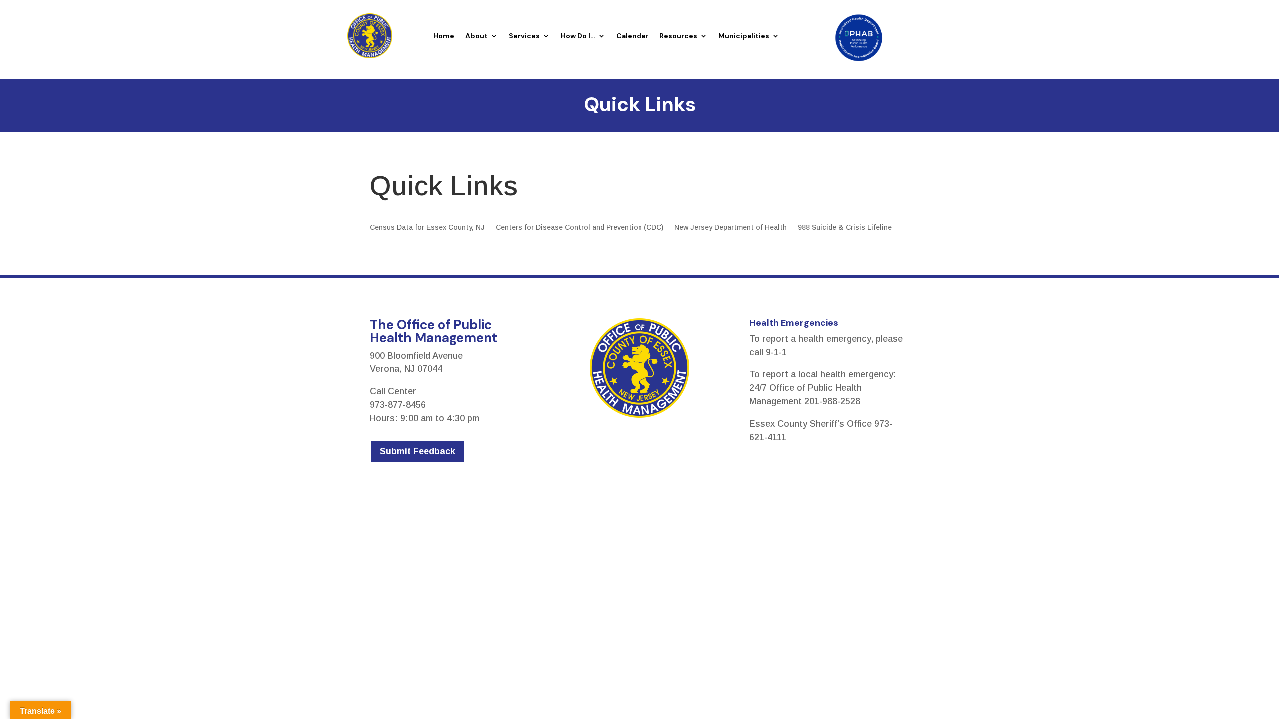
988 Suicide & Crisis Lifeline (845, 227)
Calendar (632, 35)
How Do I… (578, 35)
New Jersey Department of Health (730, 227)
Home (443, 35)
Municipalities (743, 35)
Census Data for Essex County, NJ (427, 227)
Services (524, 35)
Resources (678, 35)
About (476, 35)
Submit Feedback (417, 451)
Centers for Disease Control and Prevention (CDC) (579, 227)
